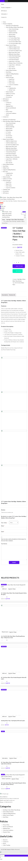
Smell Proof (11, 79)
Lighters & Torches (10, 93)
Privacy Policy (9, 111)
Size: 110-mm (12, 68)
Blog (7, 109)
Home (2, 4)
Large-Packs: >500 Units (14, 65)
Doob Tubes (12, 82)
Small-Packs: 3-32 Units (14, 61)
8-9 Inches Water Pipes (14, 39)
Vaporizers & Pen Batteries (12, 25)
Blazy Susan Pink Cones (14, 52)
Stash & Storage (10, 77)
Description (5, 295)
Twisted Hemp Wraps (14, 57)
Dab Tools (8, 86)
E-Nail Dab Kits (12, 88)
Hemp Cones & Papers (11, 45)
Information (4, 14)
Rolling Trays (9, 75)
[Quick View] (16, 777)
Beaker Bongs (12, 36)
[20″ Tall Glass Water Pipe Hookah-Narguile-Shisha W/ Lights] (14, 658)
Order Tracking (6, 845)
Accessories (9, 97)
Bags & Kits (11, 81)
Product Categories (6, 7)
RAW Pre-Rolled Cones (14, 47)
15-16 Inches (9, 137)
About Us (8, 104)
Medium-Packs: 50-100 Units (15, 63)
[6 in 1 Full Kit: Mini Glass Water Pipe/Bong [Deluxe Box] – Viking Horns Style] (14, 617)
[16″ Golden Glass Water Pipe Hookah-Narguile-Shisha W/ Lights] (14, 585)
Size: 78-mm (12, 66)
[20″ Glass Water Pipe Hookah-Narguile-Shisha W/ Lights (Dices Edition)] (14, 743)
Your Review (4, 543)
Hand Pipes (8, 72)
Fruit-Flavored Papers (14, 59)
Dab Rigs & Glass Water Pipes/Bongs (15, 219)
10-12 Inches (9, 135)
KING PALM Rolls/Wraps (15, 56)
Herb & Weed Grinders (11, 70)
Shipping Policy (9, 106)
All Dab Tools (12, 90)
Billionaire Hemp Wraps (14, 54)
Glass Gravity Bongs (13, 29)
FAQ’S (7, 115)
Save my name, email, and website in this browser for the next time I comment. (13, 539)
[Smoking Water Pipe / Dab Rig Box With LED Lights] (14, 702)
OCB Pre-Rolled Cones (14, 48)
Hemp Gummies (9, 91)
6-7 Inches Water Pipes (14, 38)
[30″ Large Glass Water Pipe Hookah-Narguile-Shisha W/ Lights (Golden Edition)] (14, 775)
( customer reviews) (17, 244)
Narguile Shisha (12, 30)
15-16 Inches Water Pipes (15, 43)
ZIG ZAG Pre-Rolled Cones (15, 50)
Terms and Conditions (11, 113)
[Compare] (22, 777)
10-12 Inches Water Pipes (15, 41)
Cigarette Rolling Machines (12, 73)
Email (2, 531)
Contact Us (3, 17)
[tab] (5, 294)
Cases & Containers (13, 84)
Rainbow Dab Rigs (13, 32)
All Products (4, 10)
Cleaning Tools (9, 95)
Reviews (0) (12, 295)
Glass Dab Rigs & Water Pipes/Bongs (14, 27)
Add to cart (19, 266)
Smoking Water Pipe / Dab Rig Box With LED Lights (13, 720)
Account (2, 210)
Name (2, 525)
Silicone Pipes (12, 34)
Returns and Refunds (11, 108)
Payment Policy (6, 832)
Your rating (4, 522)
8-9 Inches (8, 134)
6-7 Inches (8, 132)
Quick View (9, 589)
